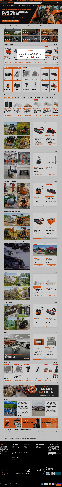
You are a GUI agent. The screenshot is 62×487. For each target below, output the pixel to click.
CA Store (37, 57)
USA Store (27, 57)
